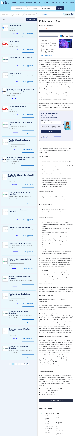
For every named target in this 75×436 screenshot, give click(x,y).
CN (11, 44)
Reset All (44, 14)
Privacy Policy (45, 137)
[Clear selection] (54, 8)
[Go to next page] (28, 364)
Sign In (72, 2)
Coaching (46, 2)
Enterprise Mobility (15, 59)
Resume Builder (31, 2)
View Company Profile (46, 55)
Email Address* (46, 120)
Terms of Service (57, 136)
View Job (15, 33)
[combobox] (20, 8)
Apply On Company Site (28, 34)
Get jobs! (50, 131)
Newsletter (54, 2)
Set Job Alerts (30, 19)
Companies (21, 2)
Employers (65, 2)
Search (60, 8)
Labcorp (13, 28)
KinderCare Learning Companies (18, 75)
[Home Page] (5, 3)
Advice (40, 2)
